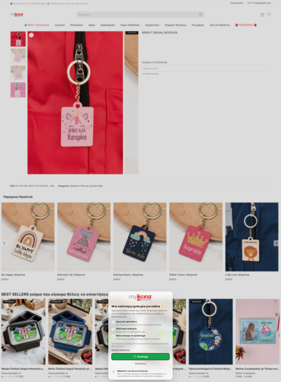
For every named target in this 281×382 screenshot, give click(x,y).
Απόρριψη (140, 363)
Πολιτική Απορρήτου (121, 350)
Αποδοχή (142, 356)
